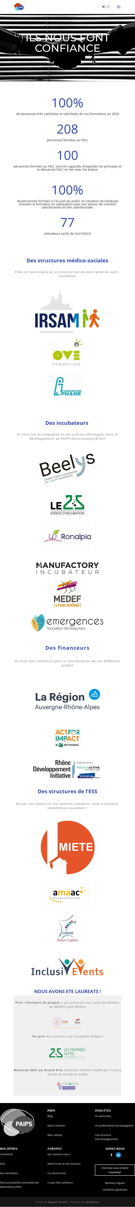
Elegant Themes (57, 1202)
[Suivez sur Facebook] (111, 1155)
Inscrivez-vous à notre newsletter (115, 1170)
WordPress (92, 1202)
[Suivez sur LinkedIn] (118, 1155)
